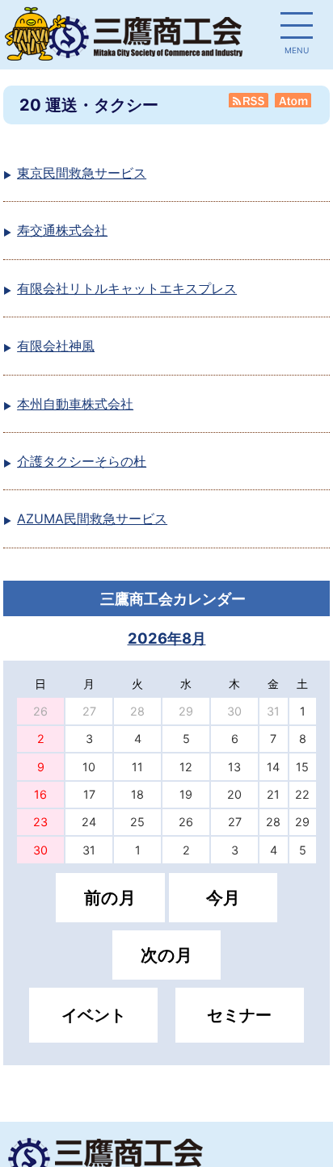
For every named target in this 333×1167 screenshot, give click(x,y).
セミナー (239, 1015)
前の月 (110, 898)
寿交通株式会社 (62, 230)
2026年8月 (167, 638)
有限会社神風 (56, 346)
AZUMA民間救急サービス (92, 518)
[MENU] (296, 28)
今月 (223, 898)
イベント (93, 1015)
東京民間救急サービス (81, 173)
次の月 (166, 955)
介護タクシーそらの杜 (81, 461)
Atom (294, 100)
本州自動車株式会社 (75, 404)
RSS (249, 100)
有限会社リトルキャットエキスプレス (127, 288)
